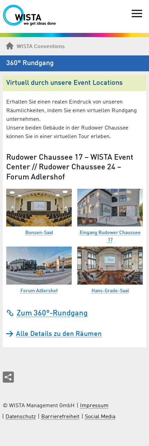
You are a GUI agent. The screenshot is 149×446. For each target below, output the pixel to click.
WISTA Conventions (41, 47)
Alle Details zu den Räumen (59, 334)
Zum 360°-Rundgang (52, 313)
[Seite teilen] (8, 377)
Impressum (94, 406)
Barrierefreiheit (60, 417)
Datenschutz (21, 417)
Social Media (100, 417)
